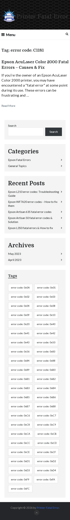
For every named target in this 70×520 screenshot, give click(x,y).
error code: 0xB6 (46, 397)
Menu (10, 34)
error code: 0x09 (20, 314)
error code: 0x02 (20, 296)
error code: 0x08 (46, 305)
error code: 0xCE (20, 452)
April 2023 (14, 259)
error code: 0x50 (46, 342)
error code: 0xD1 (20, 461)
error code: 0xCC (20, 442)
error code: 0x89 (20, 369)
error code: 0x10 (46, 314)
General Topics (17, 166)
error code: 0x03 (46, 296)
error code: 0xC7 (46, 415)
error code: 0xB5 (20, 397)
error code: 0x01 (46, 287)
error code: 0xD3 (20, 470)
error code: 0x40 (46, 324)
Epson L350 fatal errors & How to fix (30, 228)
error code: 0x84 (20, 360)
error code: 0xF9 (20, 479)
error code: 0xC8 (20, 424)
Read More (8, 105)
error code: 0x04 (20, 305)
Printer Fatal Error (48, 507)
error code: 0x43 (20, 342)
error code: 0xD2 (46, 461)
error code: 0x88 (46, 360)
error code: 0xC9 (46, 424)
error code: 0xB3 (20, 388)
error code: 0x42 (46, 333)
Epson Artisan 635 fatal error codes (30, 211)
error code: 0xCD (47, 442)
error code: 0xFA (46, 479)
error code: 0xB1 (20, 378)
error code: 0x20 (20, 324)
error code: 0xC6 (20, 415)
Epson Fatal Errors (19, 159)
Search (12, 125)
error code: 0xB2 (46, 378)
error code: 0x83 (46, 351)
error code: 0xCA (20, 433)
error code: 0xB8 (46, 406)
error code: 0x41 (20, 333)
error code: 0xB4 (46, 388)
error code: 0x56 (20, 351)
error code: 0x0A (20, 287)
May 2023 (14, 253)
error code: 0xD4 (46, 470)
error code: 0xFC (20, 488)
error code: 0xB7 (20, 406)
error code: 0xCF (46, 452)
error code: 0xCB (47, 433)
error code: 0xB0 (46, 369)
